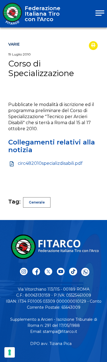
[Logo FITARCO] (12, 14)
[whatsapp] (85, 272)
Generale (37, 202)
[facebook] (36, 272)
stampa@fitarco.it (60, 331)
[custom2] (73, 272)
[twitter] (48, 272)
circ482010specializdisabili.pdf (50, 163)
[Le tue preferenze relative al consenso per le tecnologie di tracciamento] (9, 352)
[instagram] (24, 272)
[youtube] (61, 272)
